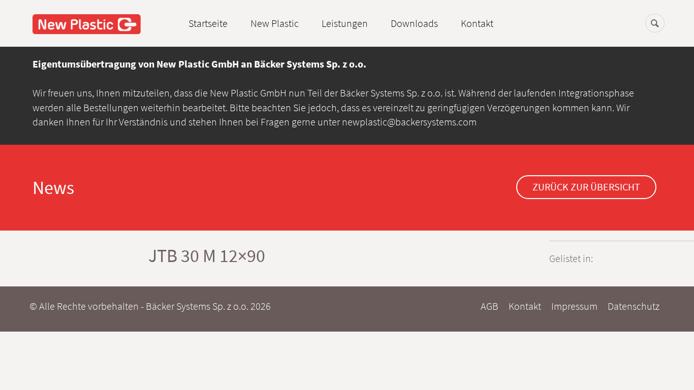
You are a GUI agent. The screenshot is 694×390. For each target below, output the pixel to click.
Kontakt (477, 23)
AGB (489, 306)
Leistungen (345, 23)
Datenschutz (633, 306)
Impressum (574, 306)
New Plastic (274, 23)
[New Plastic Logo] (87, 23)
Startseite (208, 23)
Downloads (414, 23)
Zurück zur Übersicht (586, 186)
